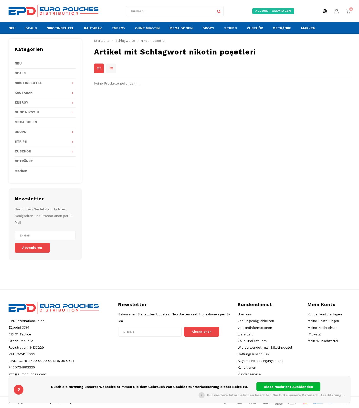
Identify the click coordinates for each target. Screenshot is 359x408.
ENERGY (118, 28)
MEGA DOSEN (181, 28)
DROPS (208, 28)
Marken (21, 171)
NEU (12, 28)
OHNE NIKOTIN (147, 28)
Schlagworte (125, 41)
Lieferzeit (245, 334)
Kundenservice (249, 374)
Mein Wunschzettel (322, 341)
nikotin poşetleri (153, 41)
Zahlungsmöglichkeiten (256, 321)
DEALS (31, 28)
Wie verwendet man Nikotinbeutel (265, 347)
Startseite (102, 41)
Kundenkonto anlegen (324, 314)
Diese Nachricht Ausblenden (288, 387)
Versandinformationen (255, 328)
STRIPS (230, 28)
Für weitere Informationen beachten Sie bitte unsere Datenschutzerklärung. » (276, 395)
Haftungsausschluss (253, 354)
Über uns (245, 314)
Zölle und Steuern (252, 341)
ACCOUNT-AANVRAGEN (273, 10)
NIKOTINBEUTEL (60, 28)
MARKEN (308, 28)
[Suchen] (219, 11)
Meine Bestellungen (323, 321)
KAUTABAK (93, 28)
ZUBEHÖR (255, 28)
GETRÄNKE (282, 28)
